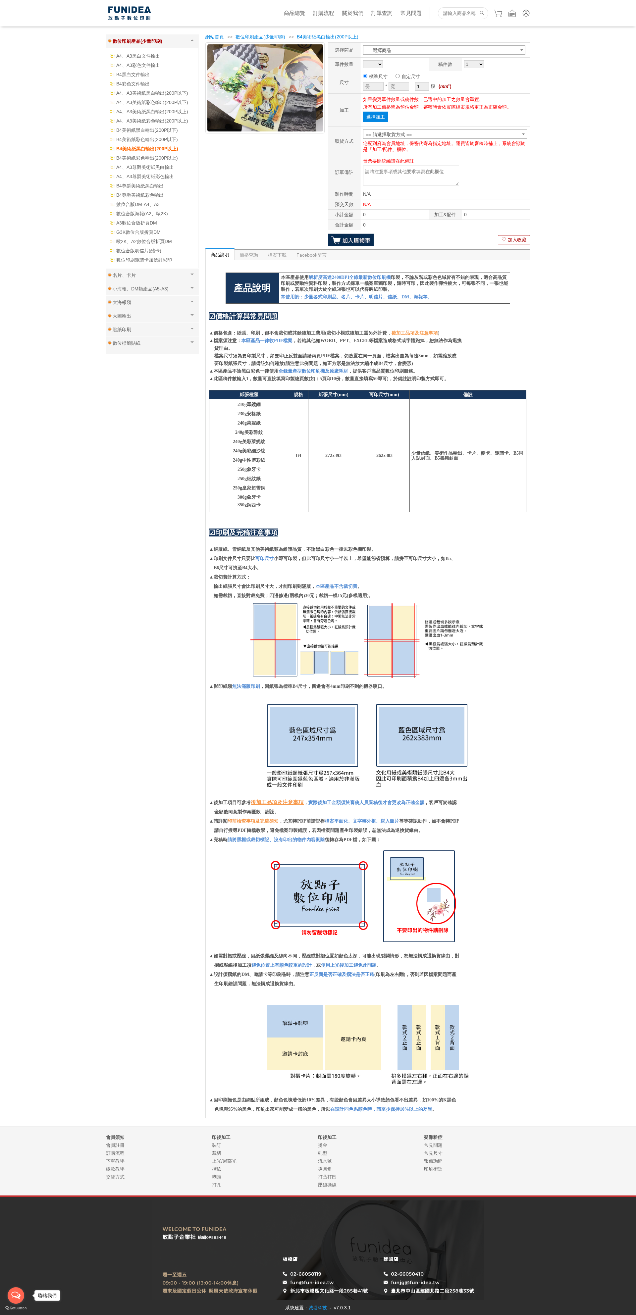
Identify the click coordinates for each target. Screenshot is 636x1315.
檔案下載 (277, 255)
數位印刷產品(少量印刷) (260, 36)
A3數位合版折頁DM (136, 223)
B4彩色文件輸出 (133, 83)
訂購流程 (323, 13)
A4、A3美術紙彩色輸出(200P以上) (152, 121)
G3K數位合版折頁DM (138, 232)
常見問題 (411, 13)
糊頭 (216, 1177)
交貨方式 (115, 1177)
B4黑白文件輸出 (133, 74)
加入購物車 (351, 239)
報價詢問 (433, 1161)
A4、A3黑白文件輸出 (138, 56)
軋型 (322, 1153)
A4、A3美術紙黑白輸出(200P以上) (152, 111)
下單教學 (115, 1161)
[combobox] (444, 50)
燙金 (322, 1145)
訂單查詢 (382, 13)
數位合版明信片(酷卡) (138, 250)
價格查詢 (248, 255)
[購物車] (498, 13)
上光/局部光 (224, 1161)
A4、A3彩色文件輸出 (138, 65)
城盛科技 (317, 1307)
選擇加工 (375, 117)
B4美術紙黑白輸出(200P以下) (147, 130)
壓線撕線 (327, 1185)
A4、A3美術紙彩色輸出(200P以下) (152, 102)
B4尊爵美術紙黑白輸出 (140, 185)
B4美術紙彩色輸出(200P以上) (147, 158)
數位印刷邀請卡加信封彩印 (144, 260)
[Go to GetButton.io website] (15, 1308)
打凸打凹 (327, 1177)
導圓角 (325, 1169)
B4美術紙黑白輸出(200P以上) (147, 148)
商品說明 (220, 254)
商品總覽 (294, 13)
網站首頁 (214, 36)
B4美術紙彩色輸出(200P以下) (147, 139)
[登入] (526, 13)
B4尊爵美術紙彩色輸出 (140, 195)
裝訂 (216, 1145)
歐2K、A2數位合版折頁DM (144, 241)
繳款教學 (115, 1169)
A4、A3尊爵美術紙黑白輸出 (145, 167)
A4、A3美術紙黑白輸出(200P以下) (152, 93)
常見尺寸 (433, 1153)
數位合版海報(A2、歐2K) (142, 213)
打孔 (216, 1185)
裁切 (216, 1153)
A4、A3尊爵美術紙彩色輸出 (145, 176)
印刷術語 (433, 1169)
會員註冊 (115, 1145)
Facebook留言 (311, 255)
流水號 (325, 1161)
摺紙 (216, 1169)
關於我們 (352, 13)
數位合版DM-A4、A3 (138, 204)
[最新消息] (512, 13)
